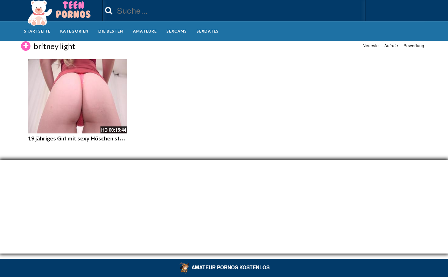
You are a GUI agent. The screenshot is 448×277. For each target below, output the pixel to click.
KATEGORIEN (74, 31)
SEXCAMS (177, 31)
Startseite (37, 31)
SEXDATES (208, 31)
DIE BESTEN (110, 31)
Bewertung (414, 45)
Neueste (371, 45)
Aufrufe (391, 45)
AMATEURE (145, 31)
